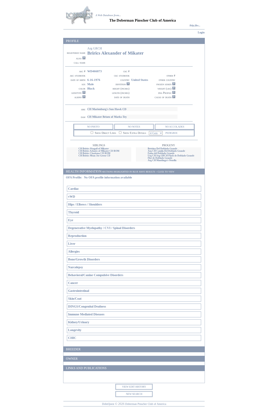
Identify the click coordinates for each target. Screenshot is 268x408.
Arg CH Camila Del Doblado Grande (166, 151)
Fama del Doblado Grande (161, 153)
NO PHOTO (93, 126)
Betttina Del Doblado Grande (162, 148)
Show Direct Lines (105, 132)
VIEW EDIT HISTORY (134, 386)
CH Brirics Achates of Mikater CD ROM (98, 151)
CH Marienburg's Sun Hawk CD (106, 109)
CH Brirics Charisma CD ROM (94, 153)
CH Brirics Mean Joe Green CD (94, 155)
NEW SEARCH (134, 393)
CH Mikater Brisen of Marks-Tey (107, 116)
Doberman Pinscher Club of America (145, 403)
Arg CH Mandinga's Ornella (162, 160)
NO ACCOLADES (174, 126)
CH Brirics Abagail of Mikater (93, 148)
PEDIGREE (171, 132)
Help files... (195, 25)
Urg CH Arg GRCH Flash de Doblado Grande (171, 155)
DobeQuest (108, 403)
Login (201, 32)
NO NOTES (134, 126)
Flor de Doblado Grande (160, 158)
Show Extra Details (134, 132)
